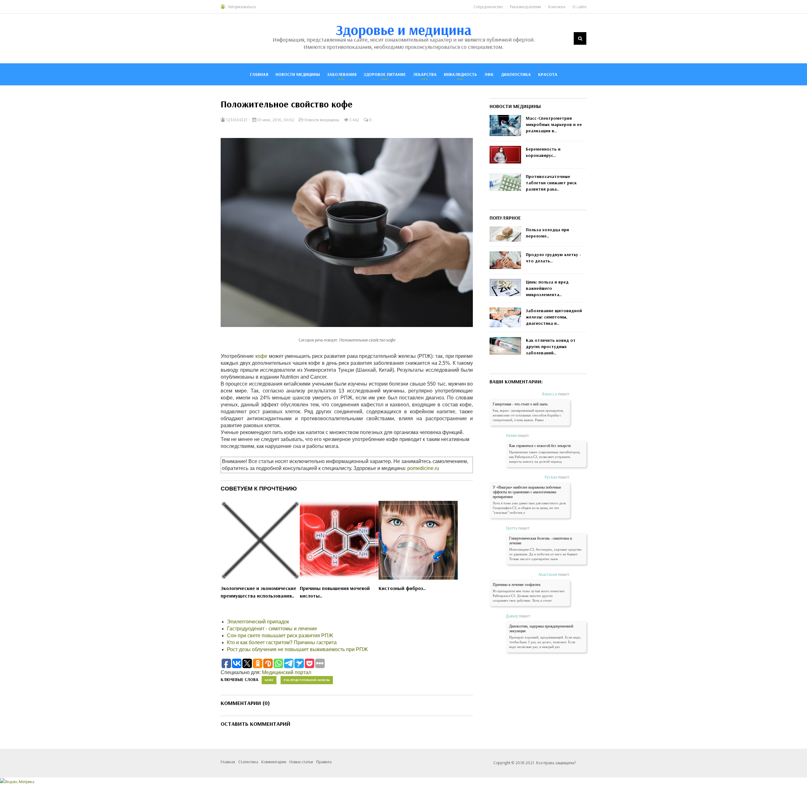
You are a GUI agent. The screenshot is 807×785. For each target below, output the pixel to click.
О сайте (579, 6)
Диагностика (516, 74)
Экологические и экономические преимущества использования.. (258, 592)
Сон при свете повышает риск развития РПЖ (280, 635)
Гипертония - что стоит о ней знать (520, 404)
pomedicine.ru (423, 468)
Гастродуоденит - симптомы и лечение (272, 628)
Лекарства (425, 74)
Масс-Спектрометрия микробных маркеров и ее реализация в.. (554, 124)
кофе (261, 356)
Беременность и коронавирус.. (543, 152)
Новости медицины (298, 74)
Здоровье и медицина (404, 29)
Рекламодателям (525, 6)
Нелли (511, 435)
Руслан (551, 476)
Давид (512, 615)
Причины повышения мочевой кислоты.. (335, 592)
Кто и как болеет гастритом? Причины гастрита (282, 642)
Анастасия (547, 574)
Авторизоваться (242, 6)
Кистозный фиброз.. (402, 588)
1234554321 (236, 120)
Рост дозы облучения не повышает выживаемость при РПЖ (297, 649)
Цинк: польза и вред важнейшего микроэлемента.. (547, 288)
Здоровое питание (385, 74)
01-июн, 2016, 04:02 (275, 120)
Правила (324, 762)
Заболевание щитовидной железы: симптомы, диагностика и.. (554, 317)
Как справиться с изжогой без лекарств (540, 446)
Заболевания (342, 74)
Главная (259, 74)
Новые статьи (301, 762)
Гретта (511, 527)
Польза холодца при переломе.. (547, 233)
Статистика (248, 762)
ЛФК (489, 74)
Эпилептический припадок (258, 621)
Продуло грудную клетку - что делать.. (553, 258)
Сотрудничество (488, 6)
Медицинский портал (286, 672)
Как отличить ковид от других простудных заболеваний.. (551, 346)
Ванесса (549, 393)
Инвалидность (460, 74)
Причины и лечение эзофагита (516, 584)
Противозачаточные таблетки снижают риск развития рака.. (551, 183)
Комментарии (273, 762)
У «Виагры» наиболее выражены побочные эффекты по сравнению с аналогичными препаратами (527, 492)
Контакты (556, 6)
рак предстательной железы (307, 680)
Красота (547, 74)
